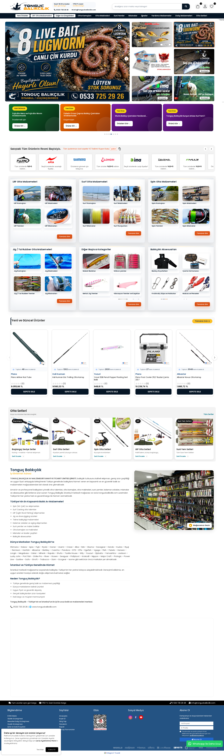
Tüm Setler (209, 414)
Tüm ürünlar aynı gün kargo (24, 703)
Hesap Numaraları (67, 729)
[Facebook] (136, 717)
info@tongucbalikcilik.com (203, 703)
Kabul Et (51, 749)
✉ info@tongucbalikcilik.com (84, 10)
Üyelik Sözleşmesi (15, 724)
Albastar (181, 374)
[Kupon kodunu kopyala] (119, 148)
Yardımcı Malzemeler (162, 15)
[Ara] (186, 6)
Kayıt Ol (62, 718)
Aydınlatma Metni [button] (197, 735)
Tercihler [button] (40, 749)
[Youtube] (141, 717)
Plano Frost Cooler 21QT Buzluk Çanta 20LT (152, 378)
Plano (14, 374)
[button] (197, 6)
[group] (34, 117)
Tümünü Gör (64, 236)
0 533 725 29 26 (61, 10)
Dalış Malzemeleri (183, 15)
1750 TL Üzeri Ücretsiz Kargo (53, 703)
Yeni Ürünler (22, 15)
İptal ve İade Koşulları (16, 727)
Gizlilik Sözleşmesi (15, 718)
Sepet (61, 727)
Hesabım (63, 724)
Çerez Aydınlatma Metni (46, 741)
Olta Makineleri (102, 15)
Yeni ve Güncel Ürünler (28, 320)
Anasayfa (63, 716)
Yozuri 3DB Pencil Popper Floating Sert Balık (111, 378)
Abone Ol (197, 739)
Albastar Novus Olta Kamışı (189, 377)
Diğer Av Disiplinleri (65, 15)
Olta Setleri (201, 15)
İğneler (144, 15)
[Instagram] (130, 717)
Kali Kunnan (58, 374)
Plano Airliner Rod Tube (21, 377)
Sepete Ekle (29, 391)
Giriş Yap (62, 721)
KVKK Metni (12, 716)
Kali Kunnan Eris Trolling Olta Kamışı (68, 377)
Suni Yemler (119, 15)
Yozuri (97, 374)
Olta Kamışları (84, 15)
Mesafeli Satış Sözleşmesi (18, 721)
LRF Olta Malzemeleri (42, 15)
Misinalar (132, 15)
